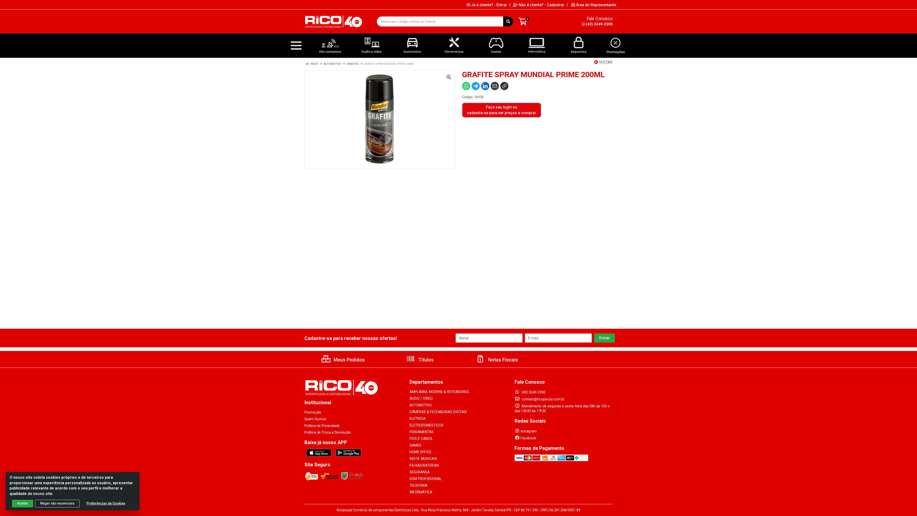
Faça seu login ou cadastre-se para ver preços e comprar (501, 110)
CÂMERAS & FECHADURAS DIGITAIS (438, 412)
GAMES (415, 445)
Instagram (529, 431)
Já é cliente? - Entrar (489, 5)
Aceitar (22, 503)
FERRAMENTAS (422, 432)
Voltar (605, 62)
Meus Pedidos (348, 360)
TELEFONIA (418, 485)
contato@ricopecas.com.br (543, 399)
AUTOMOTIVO (421, 405)
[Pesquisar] (508, 21)
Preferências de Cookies (105, 503)
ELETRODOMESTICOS (426, 425)
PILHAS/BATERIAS (424, 465)
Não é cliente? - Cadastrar (541, 5)
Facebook (528, 438)
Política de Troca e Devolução (327, 432)
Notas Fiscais (502, 360)
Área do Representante (596, 5)
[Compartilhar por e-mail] (495, 86)
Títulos (425, 360)
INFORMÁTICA (421, 492)
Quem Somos (315, 419)
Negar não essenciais (57, 503)
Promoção (312, 412)
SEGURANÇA (420, 472)
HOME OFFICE (421, 452)
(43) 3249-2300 (599, 24)
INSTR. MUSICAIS (423, 459)
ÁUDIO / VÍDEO (421, 398)
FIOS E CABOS (421, 438)
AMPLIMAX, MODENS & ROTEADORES (439, 392)
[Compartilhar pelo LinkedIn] (485, 86)
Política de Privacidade (322, 426)
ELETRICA (417, 418)
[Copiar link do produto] (504, 86)
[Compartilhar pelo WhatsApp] (466, 86)
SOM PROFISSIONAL (426, 479)
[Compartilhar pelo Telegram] (476, 86)
